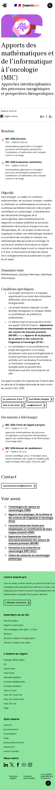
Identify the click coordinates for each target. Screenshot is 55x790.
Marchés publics (11, 620)
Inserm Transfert (11, 751)
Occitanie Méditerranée (14, 681)
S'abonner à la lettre (15, 602)
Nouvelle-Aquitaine (12, 677)
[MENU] (4, 5)
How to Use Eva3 (11, 405)
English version (11, 116)
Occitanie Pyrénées (12, 686)
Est (5, 664)
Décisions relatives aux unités (17, 642)
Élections (8, 633)
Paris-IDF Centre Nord (14, 699)
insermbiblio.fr (10, 733)
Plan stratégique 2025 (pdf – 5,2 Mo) (20, 629)
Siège (6, 708)
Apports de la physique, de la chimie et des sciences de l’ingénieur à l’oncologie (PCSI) (30, 518)
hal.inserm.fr (9, 747)
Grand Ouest (9, 668)
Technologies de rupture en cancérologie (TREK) (24, 508)
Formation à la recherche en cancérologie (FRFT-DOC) (24, 549)
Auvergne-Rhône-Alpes (14, 659)
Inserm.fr (8, 725)
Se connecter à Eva (12, 399)
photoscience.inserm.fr (14, 742)
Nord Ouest (9, 673)
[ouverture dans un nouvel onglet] (6, 765)
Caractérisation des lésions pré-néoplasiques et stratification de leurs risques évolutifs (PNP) (30, 529)
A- (50, 116)
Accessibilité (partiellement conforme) (47, 776)
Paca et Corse (10, 690)
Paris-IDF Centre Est (13, 694)
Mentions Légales (13, 777)
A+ (42, 116)
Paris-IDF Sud (10, 703)
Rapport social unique (13, 625)
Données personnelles (29, 777)
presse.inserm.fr (11, 729)
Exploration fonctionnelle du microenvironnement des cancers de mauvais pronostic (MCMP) (29, 540)
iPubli (6, 738)
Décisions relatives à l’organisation (19, 638)
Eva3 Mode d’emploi (39, 399)
